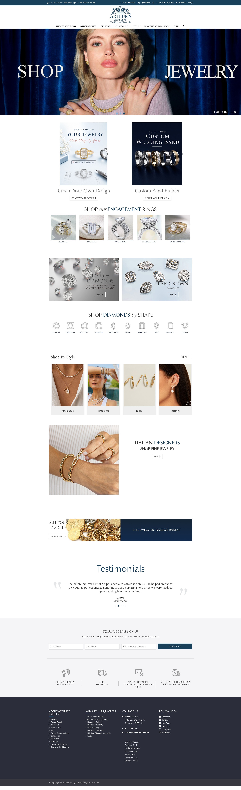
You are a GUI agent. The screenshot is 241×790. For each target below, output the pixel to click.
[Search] (184, 26)
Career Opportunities (60, 729)
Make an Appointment (85, 3)
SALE (176, 26)
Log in (124, 3)
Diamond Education (95, 726)
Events (54, 715)
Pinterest (165, 728)
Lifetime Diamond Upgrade (99, 729)
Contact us (55, 732)
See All (185, 357)
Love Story (56, 723)
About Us (55, 721)
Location (161, 3)
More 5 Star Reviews (96, 712)
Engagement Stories (59, 740)
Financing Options (95, 718)
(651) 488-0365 (131, 724)
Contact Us (148, 3)
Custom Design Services (97, 715)
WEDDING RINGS (88, 26)
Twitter (164, 716)
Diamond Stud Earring (60, 743)
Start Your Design (84, 198)
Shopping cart (185, 3)
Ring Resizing (93, 723)
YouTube (166, 719)
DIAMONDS (106, 26)
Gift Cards (55, 735)
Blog (52, 726)
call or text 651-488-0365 (60, 3)
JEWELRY (136, 26)
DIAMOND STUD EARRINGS (156, 26)
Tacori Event (56, 718)
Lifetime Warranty (95, 721)
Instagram (166, 725)
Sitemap (54, 737)
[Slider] (120, 72)
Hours (171, 3)
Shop (100, 294)
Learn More (58, 536)
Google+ (165, 722)
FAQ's (89, 732)
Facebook (165, 713)
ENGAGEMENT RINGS (66, 26)
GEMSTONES (121, 26)
